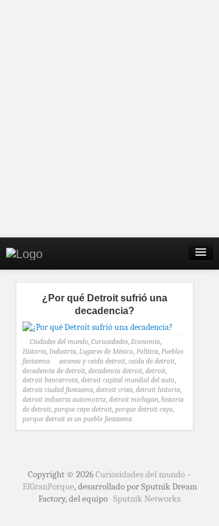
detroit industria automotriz (64, 399)
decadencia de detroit (54, 370)
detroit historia (158, 389)
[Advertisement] (109, 118)
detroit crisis (114, 389)
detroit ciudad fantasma (58, 389)
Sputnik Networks (147, 498)
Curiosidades (109, 341)
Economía (145, 341)
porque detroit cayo (144, 409)
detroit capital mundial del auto (128, 380)
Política (147, 351)
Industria (62, 351)
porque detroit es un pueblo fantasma (77, 419)
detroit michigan (133, 399)
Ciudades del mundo (59, 341)
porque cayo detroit (83, 409)
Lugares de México (106, 351)
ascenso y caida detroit (92, 361)
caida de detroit (151, 361)
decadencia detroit (115, 370)
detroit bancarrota (50, 380)
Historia (34, 351)
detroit (155, 370)
